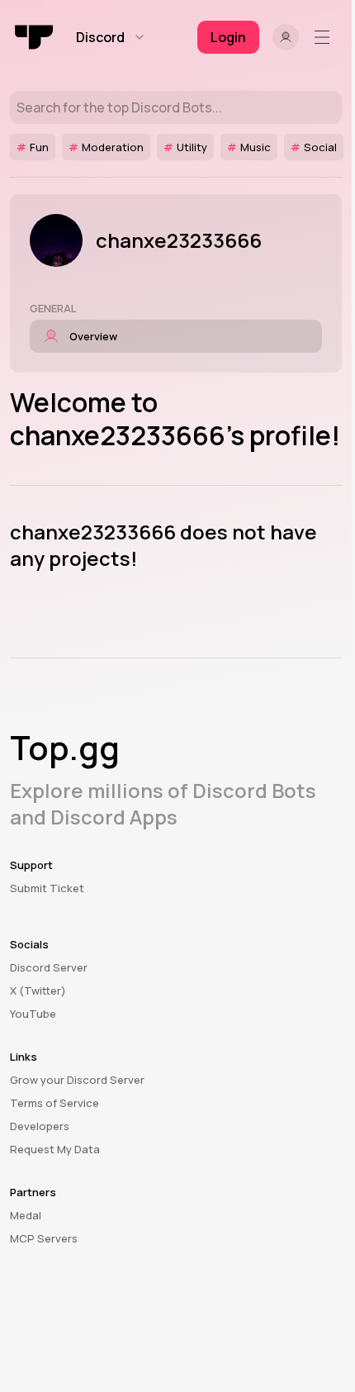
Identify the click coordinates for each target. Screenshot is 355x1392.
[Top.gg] (34, 37)
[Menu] (325, 37)
